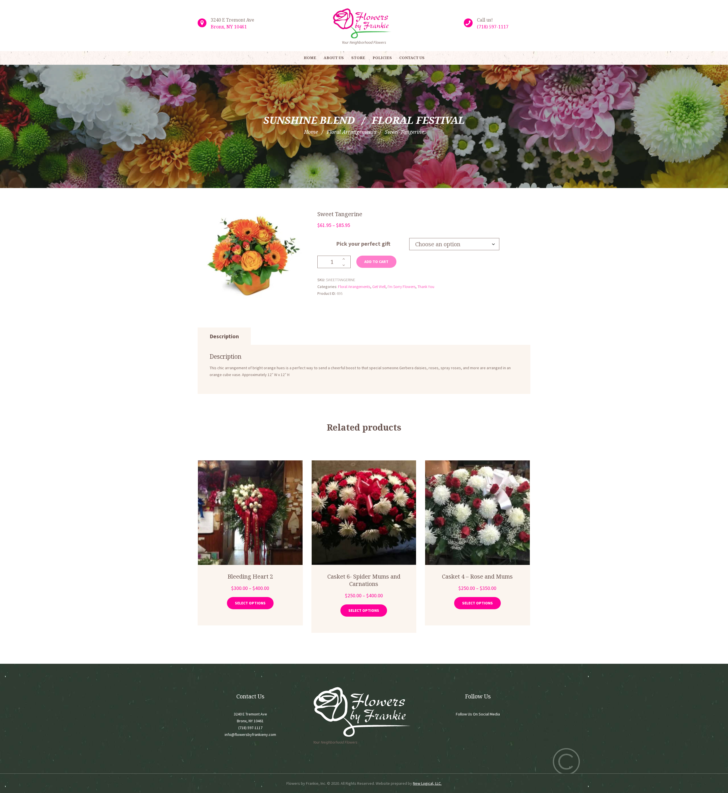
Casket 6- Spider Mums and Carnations (363, 580)
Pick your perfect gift (363, 243)
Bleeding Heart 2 (250, 576)
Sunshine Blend (309, 120)
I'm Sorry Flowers (401, 286)
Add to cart (376, 261)
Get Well (379, 286)
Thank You (425, 286)
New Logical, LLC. (427, 783)
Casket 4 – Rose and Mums (477, 576)
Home (311, 131)
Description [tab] (224, 336)
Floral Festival (418, 120)
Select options (250, 603)
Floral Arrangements (351, 131)
